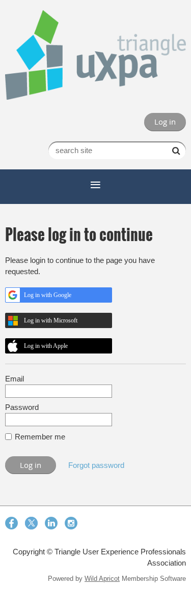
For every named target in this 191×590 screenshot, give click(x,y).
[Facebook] (11, 523)
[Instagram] (71, 523)
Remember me (40, 436)
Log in (165, 121)
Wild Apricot (102, 578)
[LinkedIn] (51, 523)
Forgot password (96, 465)
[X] (31, 523)
